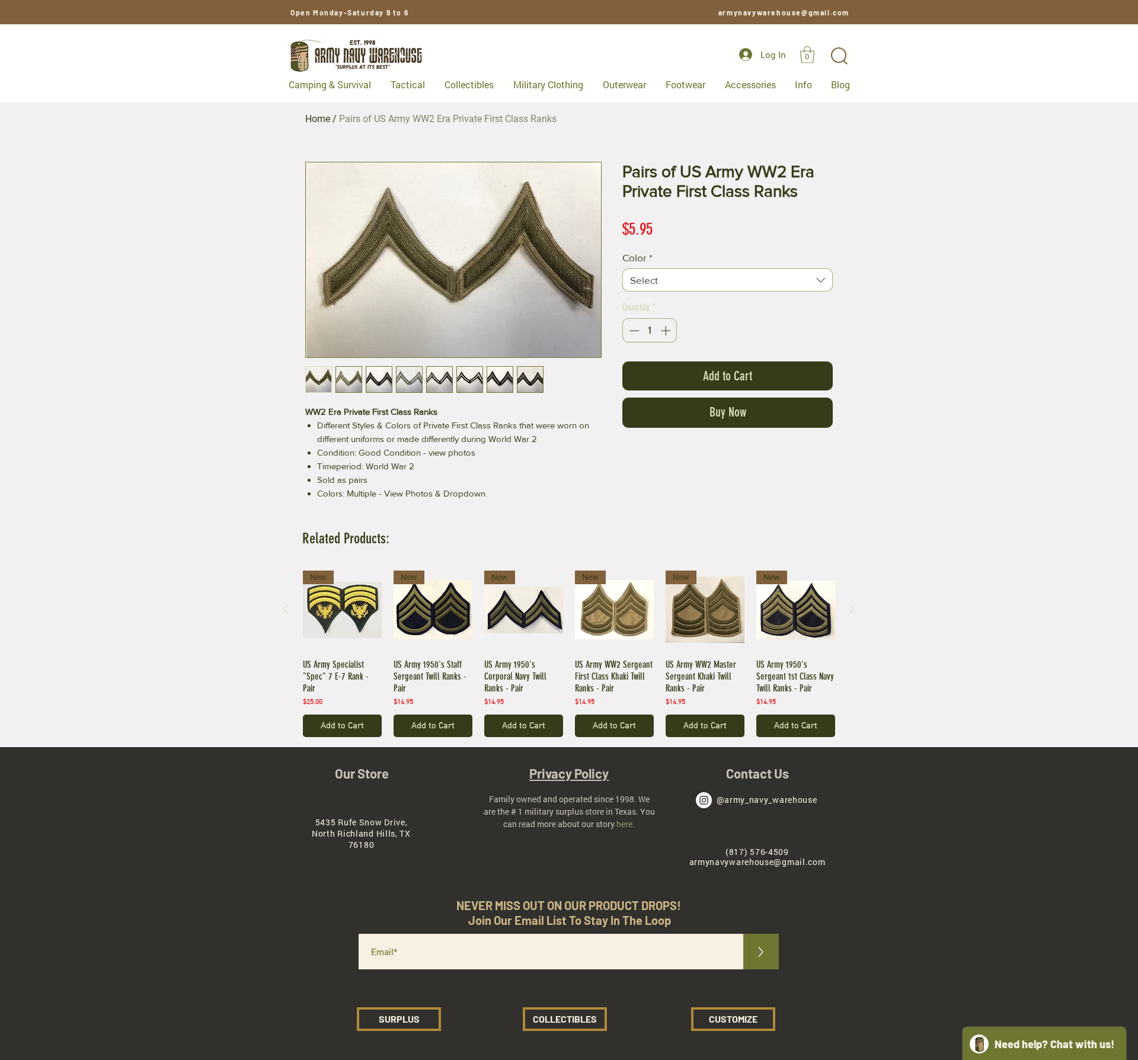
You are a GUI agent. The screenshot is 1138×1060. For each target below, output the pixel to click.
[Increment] (667, 330)
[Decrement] (633, 330)
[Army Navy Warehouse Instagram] (704, 800)
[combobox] (727, 280)
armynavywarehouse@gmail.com (783, 12)
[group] (569, 654)
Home (317, 118)
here (624, 824)
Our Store (362, 773)
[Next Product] (852, 609)
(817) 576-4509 (757, 851)
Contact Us (757, 773)
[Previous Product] (286, 609)
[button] (807, 54)
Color (637, 257)
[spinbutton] (650, 330)
